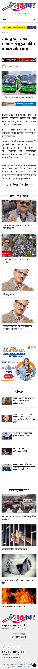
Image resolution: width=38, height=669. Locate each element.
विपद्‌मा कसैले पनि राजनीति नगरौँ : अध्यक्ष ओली (23, 449)
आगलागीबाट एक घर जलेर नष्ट (13, 606)
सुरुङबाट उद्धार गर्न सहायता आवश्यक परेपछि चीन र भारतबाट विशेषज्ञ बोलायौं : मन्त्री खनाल (24, 418)
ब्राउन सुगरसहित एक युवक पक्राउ (14, 549)
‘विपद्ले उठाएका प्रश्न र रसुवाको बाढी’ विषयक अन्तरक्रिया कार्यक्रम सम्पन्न (24, 400)
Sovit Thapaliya (14, 66)
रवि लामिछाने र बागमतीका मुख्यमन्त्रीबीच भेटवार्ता (22, 434)
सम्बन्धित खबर (19, 195)
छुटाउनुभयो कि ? (19, 490)
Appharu (26, 667)
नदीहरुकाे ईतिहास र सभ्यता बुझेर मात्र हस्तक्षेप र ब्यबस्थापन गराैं (17, 327)
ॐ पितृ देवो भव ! (9, 294)
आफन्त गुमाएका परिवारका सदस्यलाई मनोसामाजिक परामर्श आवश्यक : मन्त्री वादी (24, 467)
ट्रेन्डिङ (19, 392)
